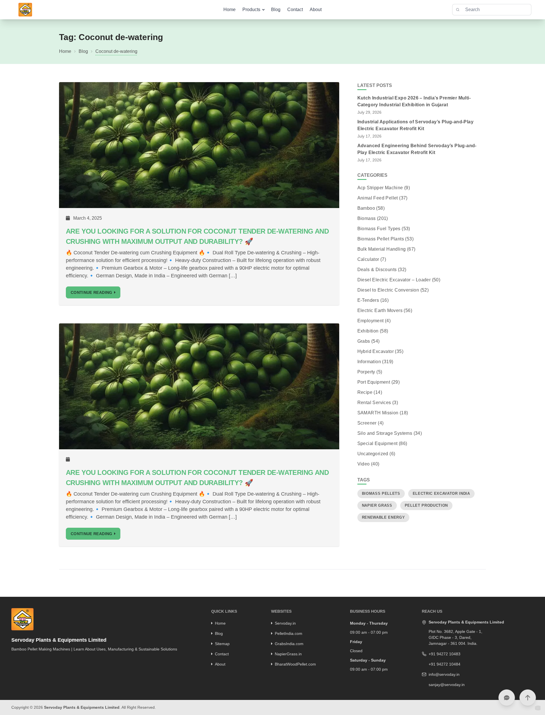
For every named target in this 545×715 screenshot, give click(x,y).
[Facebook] (12, 659)
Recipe (364, 392)
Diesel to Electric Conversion (388, 290)
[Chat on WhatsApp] (506, 697)
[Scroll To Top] (527, 697)
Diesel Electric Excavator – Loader (394, 279)
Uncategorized (372, 453)
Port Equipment (373, 382)
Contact (295, 9)
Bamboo (366, 208)
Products (251, 9)
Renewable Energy (383, 517)
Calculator (368, 259)
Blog (275, 9)
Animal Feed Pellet (377, 198)
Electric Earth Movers (380, 310)
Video (363, 464)
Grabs (363, 341)
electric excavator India (441, 493)
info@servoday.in (444, 674)
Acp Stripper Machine (380, 187)
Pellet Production (426, 505)
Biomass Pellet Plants (380, 238)
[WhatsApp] (42, 659)
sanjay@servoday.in (447, 684)
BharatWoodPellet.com (295, 664)
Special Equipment (377, 443)
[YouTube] (34, 659)
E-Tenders (368, 300)
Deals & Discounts (377, 269)
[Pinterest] (27, 659)
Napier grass (377, 505)
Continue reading (91, 292)
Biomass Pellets (381, 493)
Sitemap (222, 643)
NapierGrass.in (288, 654)
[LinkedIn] (20, 659)
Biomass (366, 218)
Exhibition (368, 331)
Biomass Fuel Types (379, 228)
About (316, 9)
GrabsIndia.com (289, 643)
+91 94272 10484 (444, 664)
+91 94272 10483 (444, 654)
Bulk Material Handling (381, 249)
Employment (370, 320)
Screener (367, 423)
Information (369, 361)
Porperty (366, 371)
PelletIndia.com (288, 633)
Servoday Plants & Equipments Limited (82, 707)
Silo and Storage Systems (384, 433)
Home (229, 9)
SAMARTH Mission (378, 412)
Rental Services (374, 402)
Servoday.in (285, 623)
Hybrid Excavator (375, 351)
